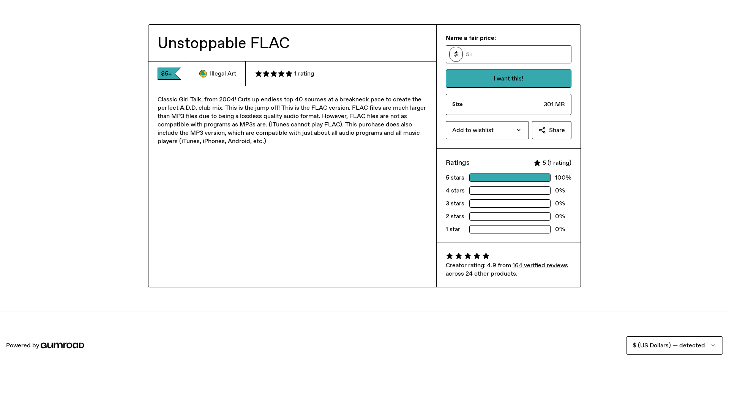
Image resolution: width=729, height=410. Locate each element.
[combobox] (487, 130)
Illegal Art (223, 73)
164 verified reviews (540, 265)
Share (557, 130)
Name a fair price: (471, 37)
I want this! (508, 78)
